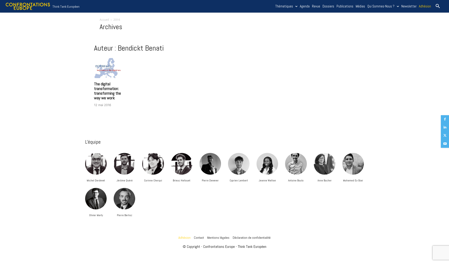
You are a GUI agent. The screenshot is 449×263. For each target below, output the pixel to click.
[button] (437, 6)
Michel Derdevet (96, 180)
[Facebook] (445, 119)
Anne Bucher (325, 180)
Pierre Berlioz (124, 215)
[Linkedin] (445, 127)
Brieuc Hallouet (181, 180)
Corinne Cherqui (153, 180)
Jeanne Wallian (267, 180)
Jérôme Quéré (124, 180)
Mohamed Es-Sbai (353, 180)
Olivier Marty (96, 215)
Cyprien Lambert (239, 180)
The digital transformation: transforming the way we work (107, 90)
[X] (445, 136)
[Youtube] (445, 144)
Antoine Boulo (296, 180)
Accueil (104, 20)
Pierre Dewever (210, 180)
